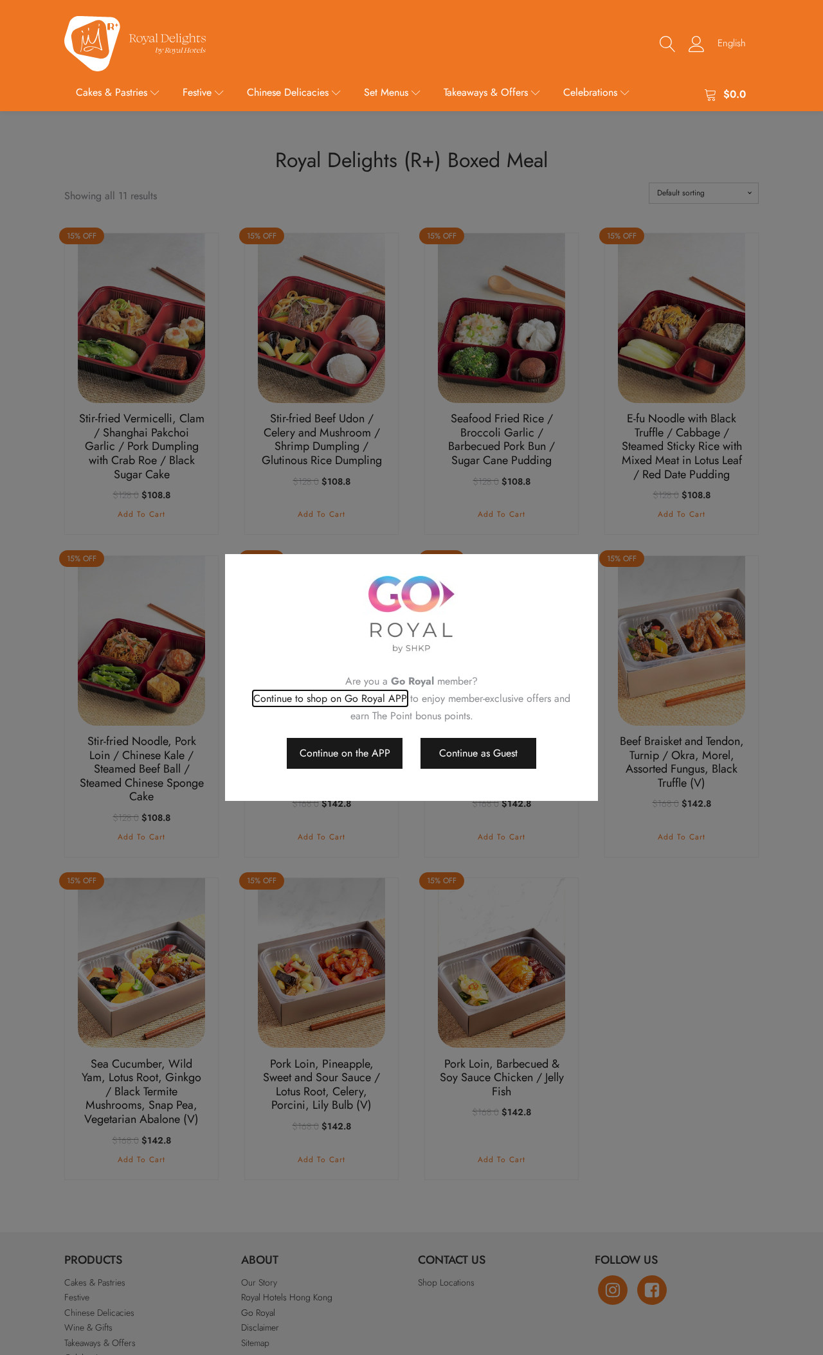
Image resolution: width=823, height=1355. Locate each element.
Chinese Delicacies (288, 92)
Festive (197, 92)
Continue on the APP (345, 753)
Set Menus (386, 92)
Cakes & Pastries (111, 92)
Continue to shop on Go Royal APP (330, 698)
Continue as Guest (478, 753)
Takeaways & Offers (486, 92)
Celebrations (590, 92)
